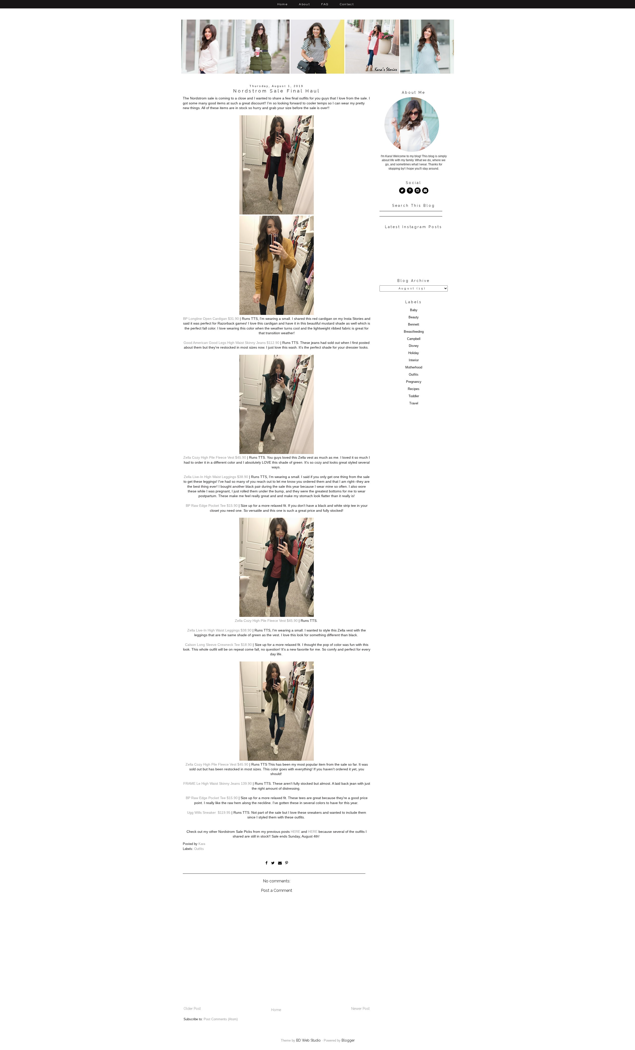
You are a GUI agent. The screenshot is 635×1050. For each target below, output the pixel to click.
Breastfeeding (414, 331)
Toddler (414, 396)
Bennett (413, 324)
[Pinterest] (410, 190)
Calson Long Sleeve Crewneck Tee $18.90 (218, 645)
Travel (413, 403)
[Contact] (425, 190)
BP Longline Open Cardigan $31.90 (211, 319)
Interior (414, 360)
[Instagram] (417, 190)
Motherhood (413, 367)
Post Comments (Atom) (221, 1019)
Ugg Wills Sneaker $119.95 (208, 812)
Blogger (348, 1040)
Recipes (413, 389)
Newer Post (360, 1009)
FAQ (324, 4)
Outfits (199, 849)
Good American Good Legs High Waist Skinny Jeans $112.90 (231, 343)
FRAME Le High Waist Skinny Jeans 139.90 (217, 783)
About (304, 4)
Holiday (413, 353)
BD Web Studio (308, 1040)
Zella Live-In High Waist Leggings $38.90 (216, 477)
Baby (413, 310)
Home (282, 4)
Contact (347, 4)
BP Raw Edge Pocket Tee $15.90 (212, 506)
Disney (414, 346)
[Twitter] (402, 190)
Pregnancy (413, 382)
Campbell (413, 339)
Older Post (192, 1009)
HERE (295, 832)
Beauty (414, 317)
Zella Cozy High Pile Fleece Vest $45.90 (214, 457)
